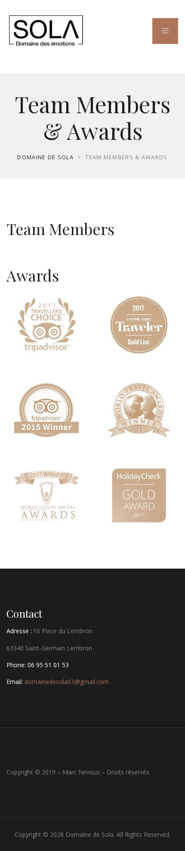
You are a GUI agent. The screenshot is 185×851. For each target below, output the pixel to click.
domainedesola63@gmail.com (67, 682)
